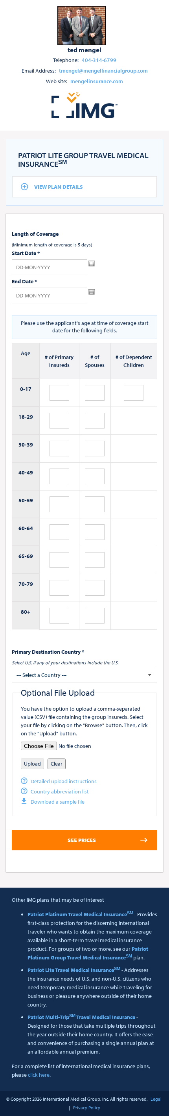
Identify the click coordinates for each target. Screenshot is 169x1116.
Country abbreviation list (60, 791)
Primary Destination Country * (48, 651)
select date (91, 264)
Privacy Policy (86, 1108)
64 (30, 528)
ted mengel (84, 49)
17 (28, 388)
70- (22, 583)
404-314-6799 (99, 60)
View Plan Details (58, 186)
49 (30, 472)
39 (30, 444)
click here (39, 1074)
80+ (25, 611)
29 (30, 416)
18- (22, 416)
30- (22, 444)
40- (22, 472)
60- (22, 528)
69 (30, 556)
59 (30, 500)
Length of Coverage (35, 233)
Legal (156, 1099)
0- (22, 388)
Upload (32, 763)
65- (22, 556)
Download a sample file (57, 801)
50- (22, 500)
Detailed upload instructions (64, 781)
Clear (56, 763)
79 (30, 583)
